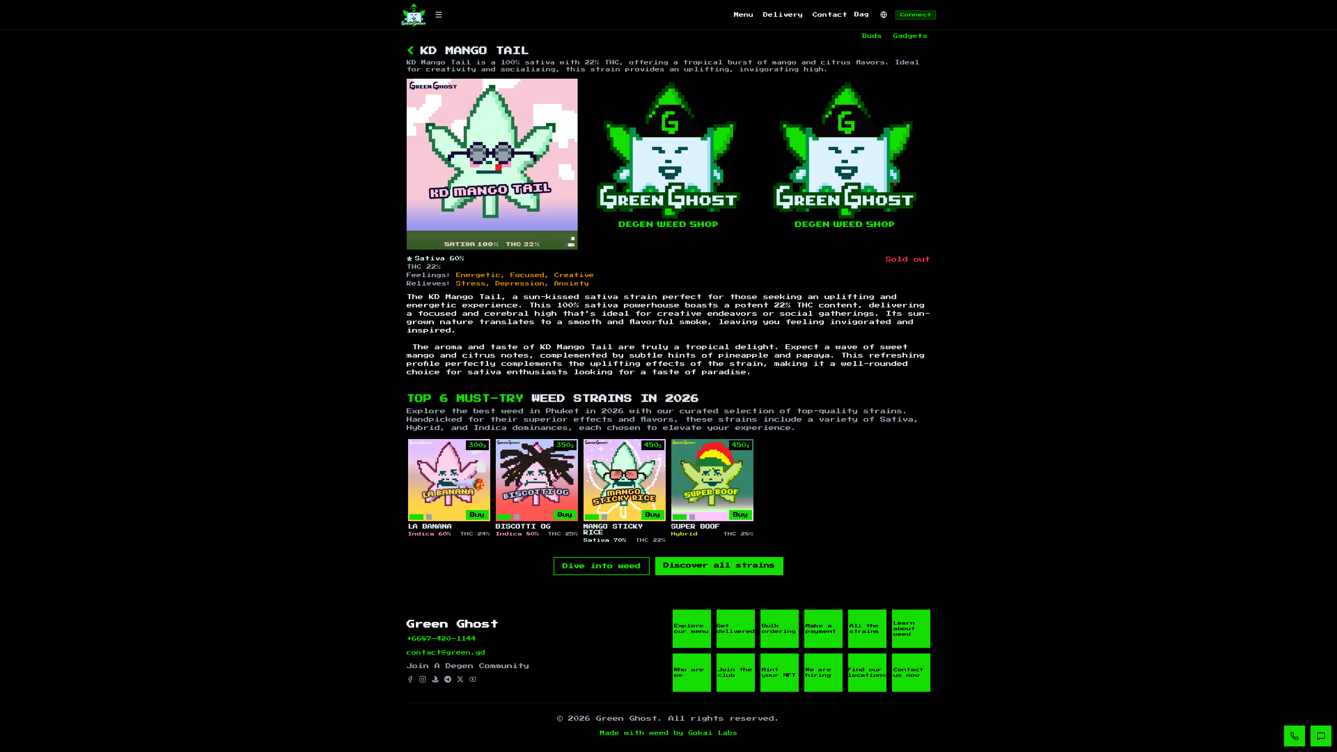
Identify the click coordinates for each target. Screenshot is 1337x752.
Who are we (689, 672)
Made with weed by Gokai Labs (668, 733)
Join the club (735, 672)
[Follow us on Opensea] (435, 679)
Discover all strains (719, 565)
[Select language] (883, 14)
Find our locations (867, 672)
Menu (743, 15)
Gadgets (910, 36)
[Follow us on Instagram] (422, 679)
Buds (872, 36)
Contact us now (908, 672)
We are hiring (818, 672)
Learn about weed (904, 628)
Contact (830, 15)
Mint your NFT (779, 672)
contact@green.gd (446, 652)
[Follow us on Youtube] (472, 679)
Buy (477, 514)
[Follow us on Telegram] (447, 679)
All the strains (864, 629)
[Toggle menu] (439, 15)
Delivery (783, 15)
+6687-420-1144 (441, 638)
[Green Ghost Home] (413, 15)
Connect (915, 15)
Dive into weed (602, 566)
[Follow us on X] (460, 679)
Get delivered (736, 629)
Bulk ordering (779, 629)
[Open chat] (1321, 736)
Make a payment (821, 629)
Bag (861, 14)
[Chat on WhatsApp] (1294, 736)
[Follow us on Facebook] (410, 679)
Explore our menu (691, 629)
